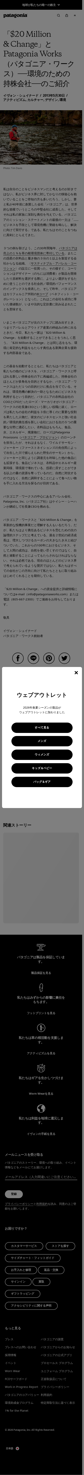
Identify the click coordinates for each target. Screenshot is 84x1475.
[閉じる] (76, 672)
